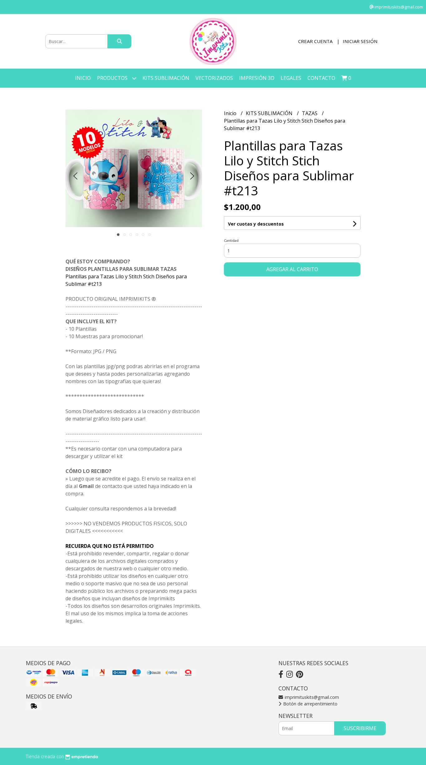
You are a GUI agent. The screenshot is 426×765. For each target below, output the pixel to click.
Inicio (83, 78)
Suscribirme (360, 728)
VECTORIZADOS (214, 78)
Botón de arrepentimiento (309, 704)
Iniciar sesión (360, 41)
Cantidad (231, 240)
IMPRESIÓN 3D (256, 78)
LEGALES (291, 78)
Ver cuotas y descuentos (256, 224)
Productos (113, 78)
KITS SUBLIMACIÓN (166, 78)
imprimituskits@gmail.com (311, 697)
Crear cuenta (315, 41)
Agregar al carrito (292, 269)
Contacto (321, 78)
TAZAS (310, 113)
